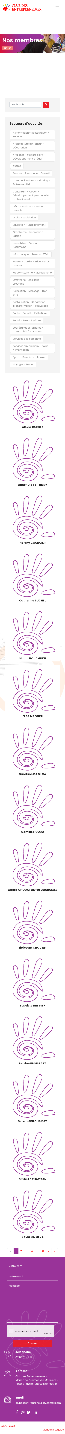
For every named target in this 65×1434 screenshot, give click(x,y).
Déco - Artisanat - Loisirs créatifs (28, 208)
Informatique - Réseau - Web (31, 254)
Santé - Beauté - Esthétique (30, 313)
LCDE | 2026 (8, 1426)
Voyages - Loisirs (23, 364)
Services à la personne (27, 339)
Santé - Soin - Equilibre (27, 320)
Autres (17, 166)
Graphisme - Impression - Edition (29, 234)
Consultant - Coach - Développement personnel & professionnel (31, 195)
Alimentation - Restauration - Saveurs (31, 134)
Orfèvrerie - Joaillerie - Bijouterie (27, 282)
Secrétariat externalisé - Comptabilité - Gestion (28, 329)
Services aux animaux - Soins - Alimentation (31, 348)
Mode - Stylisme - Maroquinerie (32, 272)
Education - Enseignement (29, 225)
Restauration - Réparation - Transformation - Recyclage (30, 304)
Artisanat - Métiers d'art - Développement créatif (29, 156)
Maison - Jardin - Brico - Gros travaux (31, 263)
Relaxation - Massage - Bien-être (31, 293)
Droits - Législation (24, 217)
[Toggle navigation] (57, 8)
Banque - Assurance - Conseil (31, 173)
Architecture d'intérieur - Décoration (28, 145)
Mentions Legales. (53, 1429)
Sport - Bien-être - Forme (29, 357)
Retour (7, 48)
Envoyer (32, 1343)
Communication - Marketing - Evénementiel (31, 182)
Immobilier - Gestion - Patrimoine (26, 245)
